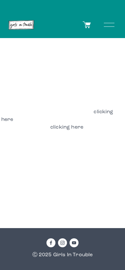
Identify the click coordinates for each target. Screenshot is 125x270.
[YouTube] (74, 242)
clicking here (66, 127)
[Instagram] (62, 242)
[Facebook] (50, 242)
